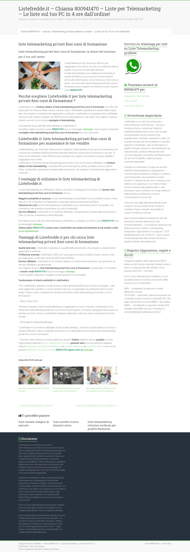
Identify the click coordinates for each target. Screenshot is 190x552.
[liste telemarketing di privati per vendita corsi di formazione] (68, 375)
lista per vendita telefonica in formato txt (98, 405)
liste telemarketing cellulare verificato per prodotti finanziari (102, 425)
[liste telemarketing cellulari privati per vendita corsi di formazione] (102, 375)
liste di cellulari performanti (55, 343)
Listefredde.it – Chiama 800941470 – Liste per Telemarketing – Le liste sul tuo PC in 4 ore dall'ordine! (89, 11)
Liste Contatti (130, 101)
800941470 (76, 90)
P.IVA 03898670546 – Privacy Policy (158, 544)
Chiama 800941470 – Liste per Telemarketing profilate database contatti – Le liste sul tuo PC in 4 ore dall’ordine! (75, 31)
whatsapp (88, 129)
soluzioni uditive (95, 346)
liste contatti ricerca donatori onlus (65, 423)
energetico (43, 346)
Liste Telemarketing (133, 106)
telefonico (56, 346)
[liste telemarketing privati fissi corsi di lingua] (34, 375)
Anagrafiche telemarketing (137, 96)
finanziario (32, 346)
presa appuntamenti (28, 231)
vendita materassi (74, 346)
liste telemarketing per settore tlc (35, 405)
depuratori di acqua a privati (41, 350)
